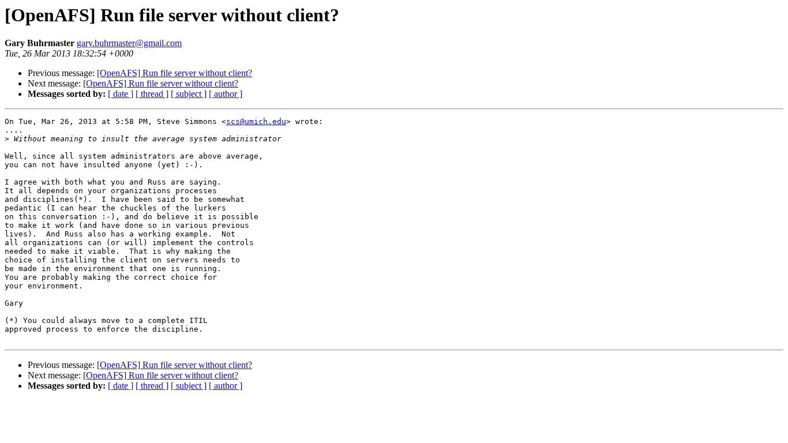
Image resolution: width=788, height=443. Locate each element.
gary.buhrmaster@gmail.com (129, 43)
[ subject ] (189, 94)
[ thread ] (152, 94)
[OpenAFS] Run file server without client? (174, 73)
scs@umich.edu (256, 121)
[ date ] (120, 94)
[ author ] (225, 94)
